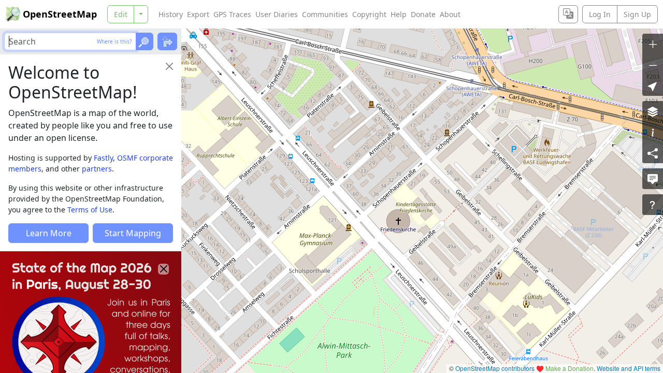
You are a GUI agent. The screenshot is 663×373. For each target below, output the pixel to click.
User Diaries (276, 14)
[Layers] (652, 111)
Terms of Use (89, 209)
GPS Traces (232, 14)
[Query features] (652, 204)
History (170, 14)
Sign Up (637, 14)
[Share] (652, 152)
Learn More (48, 233)
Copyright (369, 14)
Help (399, 14)
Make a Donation (569, 368)
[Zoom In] (652, 44)
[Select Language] (568, 14)
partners (97, 169)
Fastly (103, 158)
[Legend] (652, 132)
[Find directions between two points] (167, 41)
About (450, 14)
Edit (120, 14)
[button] (652, 85)
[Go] (144, 41)
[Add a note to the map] (652, 178)
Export (198, 14)
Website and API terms (628, 368)
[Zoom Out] (652, 64)
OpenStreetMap (60, 14)
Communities (325, 14)
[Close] (169, 66)
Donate (423, 14)
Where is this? (114, 41)
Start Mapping (133, 233)
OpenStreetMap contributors (495, 368)
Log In (600, 14)
